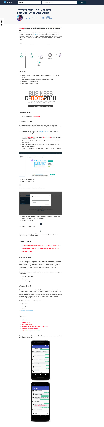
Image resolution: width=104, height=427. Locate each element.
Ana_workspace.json (44, 131)
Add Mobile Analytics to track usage (31, 330)
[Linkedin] (2, 20)
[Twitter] (2, 24)
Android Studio (36, 116)
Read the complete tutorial (26, 310)
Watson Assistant (46, 137)
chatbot (37, 34)
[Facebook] (2, 22)
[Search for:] (60, 2)
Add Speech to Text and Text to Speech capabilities (35, 326)
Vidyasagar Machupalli (31, 18)
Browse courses (40, 27)
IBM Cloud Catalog (31, 137)
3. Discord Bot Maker (26, 251)
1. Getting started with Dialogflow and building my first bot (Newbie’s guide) (41, 245)
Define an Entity (26, 322)
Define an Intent (26, 320)
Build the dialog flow (27, 324)
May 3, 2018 (46, 17)
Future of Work (47, 18)
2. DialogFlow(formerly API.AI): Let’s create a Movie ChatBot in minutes (40, 248)
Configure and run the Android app (30, 328)
